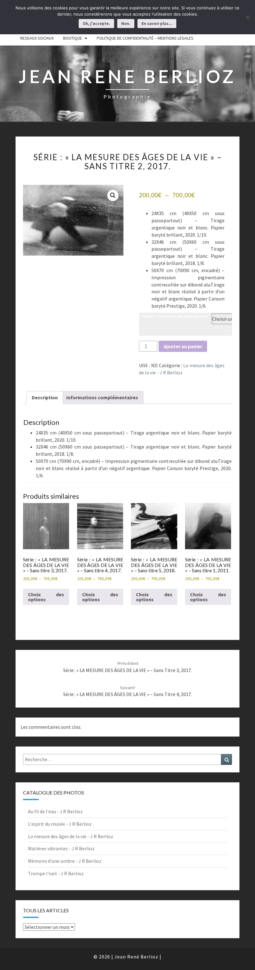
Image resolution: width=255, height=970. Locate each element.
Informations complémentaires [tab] (102, 397)
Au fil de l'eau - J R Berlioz (55, 811)
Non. (125, 23)
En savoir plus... (156, 23)
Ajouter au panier (183, 346)
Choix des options (46, 597)
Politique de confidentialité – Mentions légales (145, 38)
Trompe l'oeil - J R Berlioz (56, 873)
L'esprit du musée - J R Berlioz (60, 824)
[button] (112, 195)
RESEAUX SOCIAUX (37, 38)
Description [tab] (45, 397)
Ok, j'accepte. (96, 23)
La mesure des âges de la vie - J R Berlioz (70, 836)
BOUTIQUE (72, 38)
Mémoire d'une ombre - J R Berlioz (64, 861)
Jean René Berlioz (136, 956)
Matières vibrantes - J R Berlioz (61, 848)
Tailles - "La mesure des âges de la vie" (175, 316)
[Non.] (247, 17)
